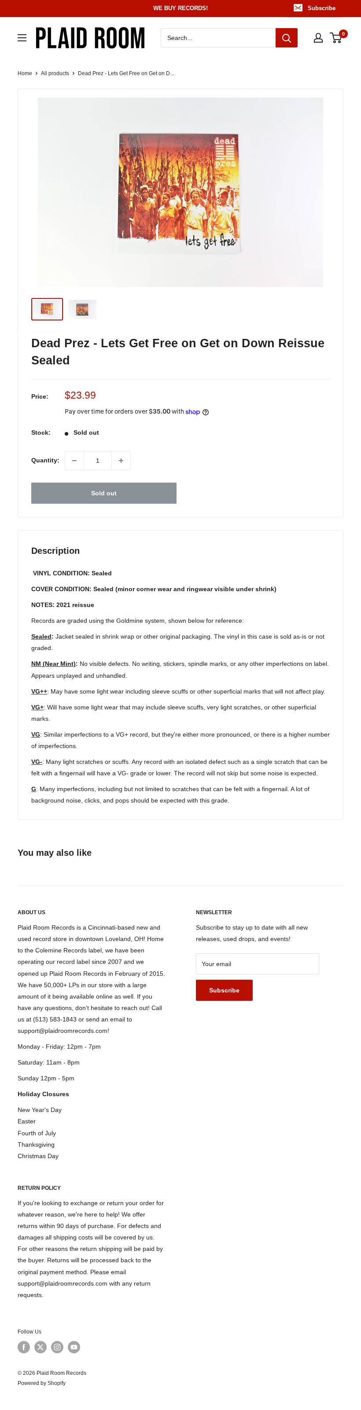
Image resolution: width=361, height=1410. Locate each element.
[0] (336, 38)
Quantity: (45, 460)
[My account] (318, 38)
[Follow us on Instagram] (57, 1347)
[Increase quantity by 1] (121, 460)
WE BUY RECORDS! (180, 8)
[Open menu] (22, 37)
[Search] (287, 37)
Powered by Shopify (42, 1383)
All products (55, 73)
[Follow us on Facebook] (24, 1347)
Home (25, 73)
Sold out (104, 493)
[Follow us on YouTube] (74, 1347)
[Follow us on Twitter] (40, 1347)
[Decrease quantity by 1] (74, 460)
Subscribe (321, 8)
